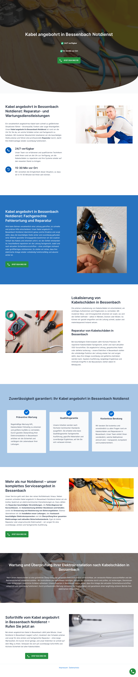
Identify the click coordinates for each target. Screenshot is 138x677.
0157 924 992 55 (70, 60)
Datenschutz (74, 668)
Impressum (63, 668)
